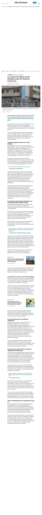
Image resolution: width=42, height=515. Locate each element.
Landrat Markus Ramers (14, 392)
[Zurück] (2, 6)
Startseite (3, 71)
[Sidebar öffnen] (5, 7)
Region (8, 71)
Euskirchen (18, 124)
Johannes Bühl (11, 82)
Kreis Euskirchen (21, 71)
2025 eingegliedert (30, 128)
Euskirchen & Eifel (14, 71)
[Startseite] (21, 2)
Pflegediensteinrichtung (18, 178)
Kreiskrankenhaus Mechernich (17, 365)
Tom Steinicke (17, 82)
